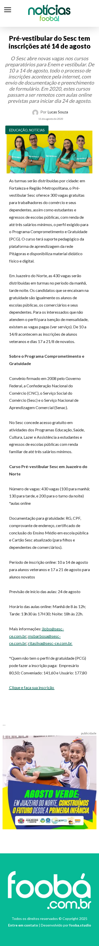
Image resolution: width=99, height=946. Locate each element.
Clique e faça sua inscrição (31, 687)
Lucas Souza (57, 112)
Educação (18, 130)
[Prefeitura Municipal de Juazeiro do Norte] (50, 782)
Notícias (49, 11)
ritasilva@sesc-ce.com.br (50, 643)
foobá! (49, 19)
